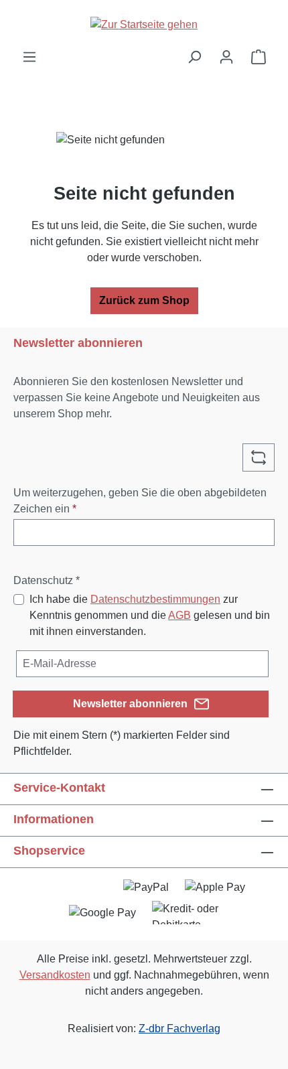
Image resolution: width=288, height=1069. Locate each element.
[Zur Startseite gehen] (144, 24)
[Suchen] (194, 57)
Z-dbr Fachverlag (179, 1028)
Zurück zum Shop (144, 300)
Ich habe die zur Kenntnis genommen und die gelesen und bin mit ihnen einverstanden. (149, 615)
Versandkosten (54, 975)
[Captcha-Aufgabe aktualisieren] (258, 457)
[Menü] (29, 57)
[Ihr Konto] (226, 57)
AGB (179, 615)
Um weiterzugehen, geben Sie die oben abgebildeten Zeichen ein (140, 500)
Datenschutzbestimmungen (155, 599)
